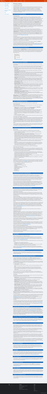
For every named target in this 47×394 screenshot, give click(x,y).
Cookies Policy (6, 8)
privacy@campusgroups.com (38, 44)
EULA (5, 12)
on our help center (32, 185)
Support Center (35, 390)
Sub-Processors (6, 14)
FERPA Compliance (7, 3)
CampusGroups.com (23, 8)
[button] (45, 1)
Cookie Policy (37, 121)
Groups (34, 389)
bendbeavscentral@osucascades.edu (23, 389)
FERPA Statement (34, 320)
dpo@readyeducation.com (16, 365)
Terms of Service (6, 6)
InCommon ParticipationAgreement (7, 10)
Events (34, 388)
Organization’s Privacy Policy (24, 34)
